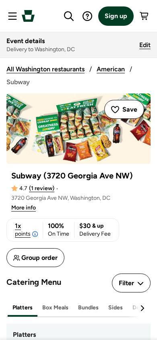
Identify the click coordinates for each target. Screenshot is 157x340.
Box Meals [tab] (55, 307)
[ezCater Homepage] (28, 16)
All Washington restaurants (45, 69)
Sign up (116, 16)
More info (23, 207)
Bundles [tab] (88, 307)
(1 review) (41, 188)
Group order (39, 257)
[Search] (68, 16)
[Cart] (144, 16)
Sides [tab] (115, 307)
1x (23, 229)
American (111, 69)
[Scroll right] (142, 308)
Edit (145, 45)
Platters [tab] (22, 307)
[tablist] (78, 308)
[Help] (87, 16)
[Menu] (12, 16)
